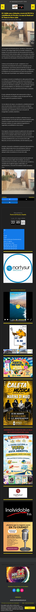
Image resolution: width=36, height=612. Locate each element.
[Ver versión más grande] (18, 367)
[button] (31, 326)
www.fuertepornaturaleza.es (18, 290)
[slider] (9, 319)
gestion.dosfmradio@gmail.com (18, 600)
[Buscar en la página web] (3, 6)
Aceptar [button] (30, 608)
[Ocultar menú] (33, 6)
